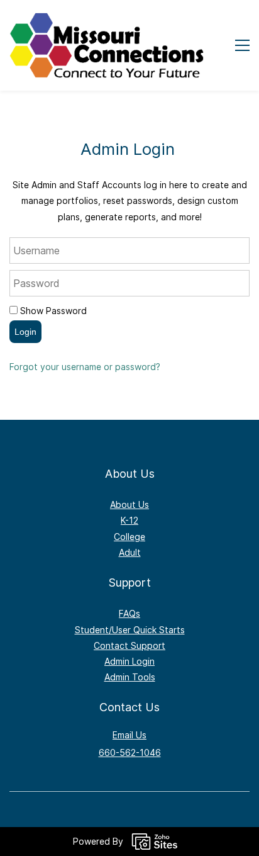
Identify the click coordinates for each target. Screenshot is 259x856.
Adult (130, 552)
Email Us (129, 734)
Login (25, 332)
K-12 (129, 520)
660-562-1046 (130, 752)
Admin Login (129, 661)
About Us (129, 504)
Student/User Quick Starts (130, 629)
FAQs (129, 613)
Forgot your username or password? (84, 366)
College (129, 536)
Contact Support (129, 645)
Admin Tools (129, 677)
